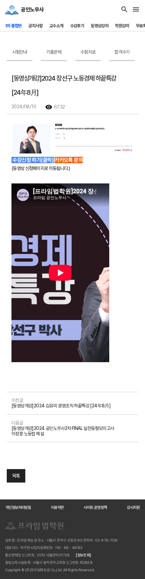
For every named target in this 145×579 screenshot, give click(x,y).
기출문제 (53, 52)
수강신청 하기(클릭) (32, 160)
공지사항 (35, 25)
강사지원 (133, 507)
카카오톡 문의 (69, 160)
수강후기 (77, 25)
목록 (16, 476)
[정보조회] (83, 555)
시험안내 (19, 52)
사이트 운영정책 (95, 507)
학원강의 (122, 25)
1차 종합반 (13, 25)
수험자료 (87, 52)
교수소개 (56, 25)
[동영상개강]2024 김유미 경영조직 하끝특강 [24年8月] (61, 405)
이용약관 (57, 507)
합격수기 (121, 52)
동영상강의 (99, 25)
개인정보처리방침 (18, 507)
